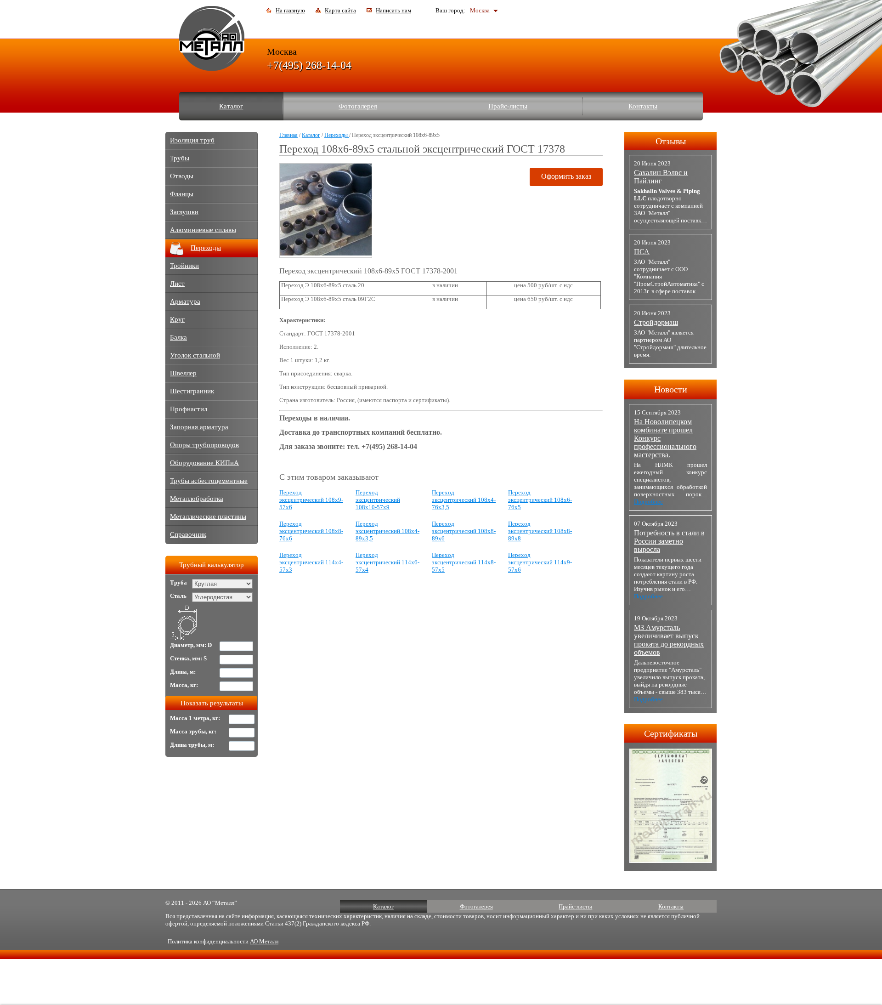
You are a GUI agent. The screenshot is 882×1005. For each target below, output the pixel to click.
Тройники (184, 265)
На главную (290, 10)
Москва (480, 10)
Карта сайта (340, 10)
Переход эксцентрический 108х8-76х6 (311, 531)
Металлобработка (196, 498)
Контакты (642, 106)
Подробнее (648, 501)
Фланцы (181, 194)
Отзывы (671, 141)
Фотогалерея (358, 106)
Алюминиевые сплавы (203, 229)
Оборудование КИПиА (204, 462)
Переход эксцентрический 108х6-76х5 (540, 500)
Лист (177, 283)
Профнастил (188, 409)
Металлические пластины (208, 516)
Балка (178, 337)
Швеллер (183, 373)
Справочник (188, 534)
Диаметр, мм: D (191, 645)
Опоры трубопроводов (204, 445)
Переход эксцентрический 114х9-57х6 (540, 562)
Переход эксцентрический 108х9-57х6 (311, 500)
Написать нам (393, 10)
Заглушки (184, 212)
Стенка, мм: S (188, 658)
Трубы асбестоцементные (209, 480)
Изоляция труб (192, 140)
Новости (670, 389)
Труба (178, 582)
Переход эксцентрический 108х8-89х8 (540, 531)
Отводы (181, 176)
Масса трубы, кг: (193, 731)
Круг (177, 319)
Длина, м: (183, 671)
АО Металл (264, 941)
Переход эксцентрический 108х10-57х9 (378, 500)
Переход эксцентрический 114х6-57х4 (387, 562)
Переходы (336, 135)
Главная (288, 135)
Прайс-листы (507, 106)
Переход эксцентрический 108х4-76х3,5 (464, 500)
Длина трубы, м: (192, 744)
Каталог (231, 106)
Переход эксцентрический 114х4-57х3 (311, 562)
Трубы (179, 158)
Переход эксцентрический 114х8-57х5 (464, 562)
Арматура (185, 301)
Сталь (178, 595)
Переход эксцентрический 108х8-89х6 (464, 531)
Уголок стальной (195, 355)
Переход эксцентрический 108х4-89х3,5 (387, 531)
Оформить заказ (566, 176)
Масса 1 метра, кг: (195, 718)
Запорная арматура (199, 427)
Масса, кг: (184, 684)
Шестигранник (192, 391)
